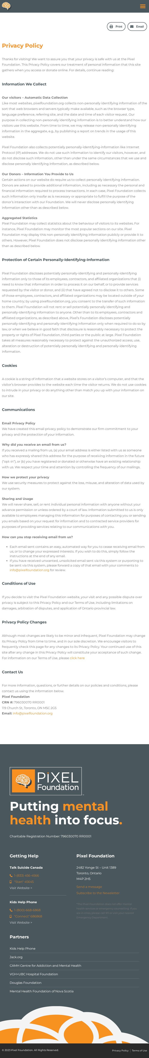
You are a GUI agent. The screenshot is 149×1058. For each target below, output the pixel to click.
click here (77, 658)
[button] (142, 6)
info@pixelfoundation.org (29, 570)
